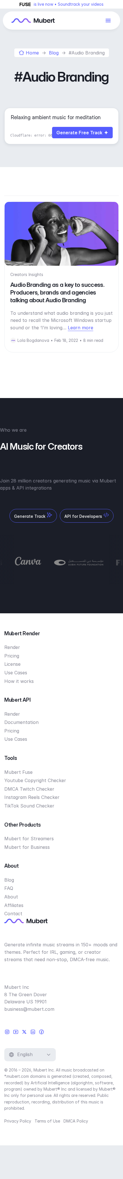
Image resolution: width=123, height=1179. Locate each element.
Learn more (80, 327)
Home (32, 53)
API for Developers (83, 516)
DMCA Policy (76, 1121)
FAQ (8, 888)
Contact (13, 913)
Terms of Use (47, 1121)
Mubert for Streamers (29, 838)
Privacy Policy (17, 1121)
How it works (19, 681)
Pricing (11, 656)
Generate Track (30, 516)
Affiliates (13, 905)
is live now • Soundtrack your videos (69, 4)
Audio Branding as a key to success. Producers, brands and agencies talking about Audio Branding (57, 292)
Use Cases (15, 672)
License (12, 664)
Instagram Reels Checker (31, 797)
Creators (18, 274)
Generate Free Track (79, 132)
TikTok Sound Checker (29, 806)
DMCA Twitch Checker (29, 789)
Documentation (21, 722)
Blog (54, 52)
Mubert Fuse (18, 772)
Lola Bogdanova (33, 340)
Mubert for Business (27, 847)
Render (12, 647)
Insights (36, 274)
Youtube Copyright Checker (35, 780)
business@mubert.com (29, 1009)
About (11, 897)
